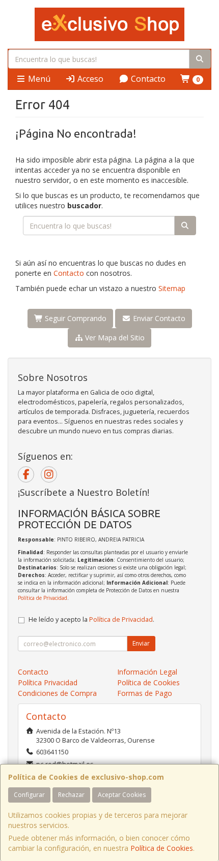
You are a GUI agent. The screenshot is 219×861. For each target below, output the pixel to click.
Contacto (147, 78)
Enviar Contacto (158, 318)
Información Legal (147, 672)
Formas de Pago (144, 693)
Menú (38, 78)
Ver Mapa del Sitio (114, 337)
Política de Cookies (161, 848)
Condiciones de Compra (57, 693)
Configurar (29, 794)
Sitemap (171, 288)
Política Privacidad (47, 682)
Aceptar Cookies (122, 794)
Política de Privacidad (42, 597)
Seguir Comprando (74, 318)
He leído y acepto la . (91, 619)
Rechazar (71, 794)
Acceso (89, 78)
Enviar (141, 643)
